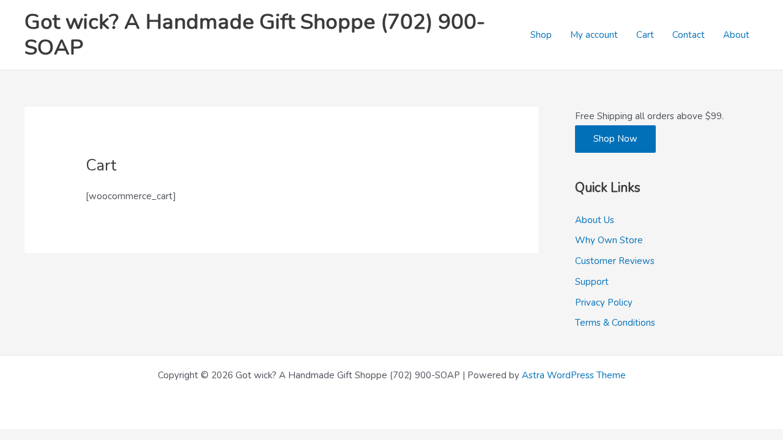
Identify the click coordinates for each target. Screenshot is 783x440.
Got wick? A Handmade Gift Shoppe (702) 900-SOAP (254, 34)
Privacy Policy (604, 302)
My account (594, 35)
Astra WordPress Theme (574, 375)
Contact (688, 35)
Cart (645, 35)
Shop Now (615, 139)
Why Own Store (609, 240)
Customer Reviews (615, 261)
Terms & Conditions (615, 323)
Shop (541, 35)
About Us (594, 220)
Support (592, 282)
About (736, 35)
